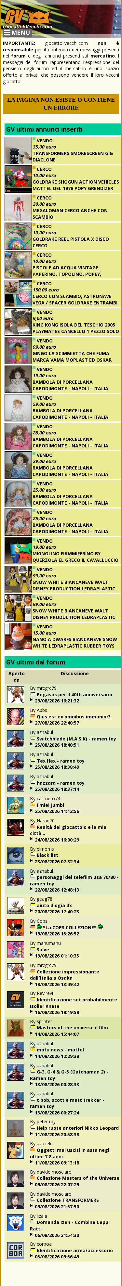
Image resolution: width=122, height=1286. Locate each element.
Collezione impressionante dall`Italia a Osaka (64, 975)
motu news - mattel (60, 1050)
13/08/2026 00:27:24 (57, 1113)
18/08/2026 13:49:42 (57, 984)
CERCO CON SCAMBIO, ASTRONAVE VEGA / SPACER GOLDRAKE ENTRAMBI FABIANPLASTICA (75, 302)
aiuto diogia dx (54, 905)
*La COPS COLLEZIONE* (70, 927)
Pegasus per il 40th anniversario (74, 694)
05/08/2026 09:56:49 (57, 1257)
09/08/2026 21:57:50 (57, 1206)
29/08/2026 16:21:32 (57, 701)
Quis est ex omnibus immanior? (74, 717)
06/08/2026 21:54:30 (57, 1235)
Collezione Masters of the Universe (78, 1178)
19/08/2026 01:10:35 (57, 956)
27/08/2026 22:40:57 (57, 723)
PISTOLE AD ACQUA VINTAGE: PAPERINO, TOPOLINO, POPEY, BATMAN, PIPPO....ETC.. (67, 273)
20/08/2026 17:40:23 (57, 911)
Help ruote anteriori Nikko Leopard (78, 1128)
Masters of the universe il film (72, 1027)
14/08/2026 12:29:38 (57, 1056)
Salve (43, 949)
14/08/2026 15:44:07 (57, 1034)
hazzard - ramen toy (61, 783)
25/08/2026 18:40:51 (57, 745)
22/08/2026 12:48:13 (57, 890)
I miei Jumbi (50, 805)
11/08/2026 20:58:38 (57, 1134)
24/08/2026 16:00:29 (57, 840)
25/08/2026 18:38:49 (57, 767)
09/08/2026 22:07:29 (57, 1184)
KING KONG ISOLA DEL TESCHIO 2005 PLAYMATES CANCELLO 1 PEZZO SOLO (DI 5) (76, 331)
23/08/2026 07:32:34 (57, 861)
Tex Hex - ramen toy (61, 761)
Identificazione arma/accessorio (75, 1250)
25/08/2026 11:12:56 (57, 811)
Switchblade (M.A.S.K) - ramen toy (76, 739)
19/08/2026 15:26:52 (57, 934)
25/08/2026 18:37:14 (57, 789)
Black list (47, 855)
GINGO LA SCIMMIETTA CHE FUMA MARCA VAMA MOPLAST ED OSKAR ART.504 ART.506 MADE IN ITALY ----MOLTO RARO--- (60, 363)
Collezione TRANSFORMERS (68, 1200)
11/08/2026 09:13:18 (57, 1163)
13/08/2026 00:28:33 (57, 1084)
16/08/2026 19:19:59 (57, 1012)
